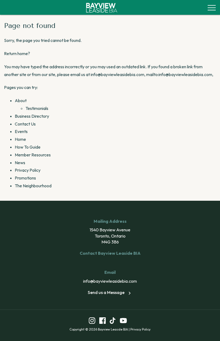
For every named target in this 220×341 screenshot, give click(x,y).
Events (21, 131)
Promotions (25, 178)
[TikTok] (112, 321)
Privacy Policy (28, 170)
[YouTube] (123, 321)
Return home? (17, 53)
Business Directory (32, 116)
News (20, 162)
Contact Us (25, 124)
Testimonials (36, 108)
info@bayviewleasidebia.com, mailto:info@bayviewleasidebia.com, (152, 74)
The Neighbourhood (33, 185)
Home (20, 139)
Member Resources (33, 154)
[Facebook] (102, 321)
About (21, 100)
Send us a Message (106, 292)
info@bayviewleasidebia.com (110, 281)
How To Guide (28, 147)
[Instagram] (92, 321)
